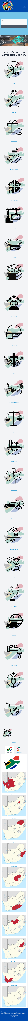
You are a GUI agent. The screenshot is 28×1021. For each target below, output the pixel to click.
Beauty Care (14, 112)
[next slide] (25, 40)
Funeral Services (14, 373)
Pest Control (14, 694)
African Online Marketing (7, 1013)
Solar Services (14, 606)
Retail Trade (14, 722)
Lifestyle (14, 742)
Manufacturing (14, 461)
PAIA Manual (14, 1017)
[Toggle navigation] (24, 6)
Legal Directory (14, 433)
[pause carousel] (26, 44)
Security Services (14, 577)
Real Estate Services (14, 549)
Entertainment (14, 316)
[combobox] (14, 20)
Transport (14, 635)
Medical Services (14, 490)
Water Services (14, 665)
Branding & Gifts (14, 141)
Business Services (14, 169)
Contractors (14, 257)
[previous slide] (2, 40)
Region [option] (3, 24)
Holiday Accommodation (14, 402)
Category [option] (4, 20)
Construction (14, 228)
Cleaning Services (14, 200)
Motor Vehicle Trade (14, 518)
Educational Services (14, 286)
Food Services (14, 345)
